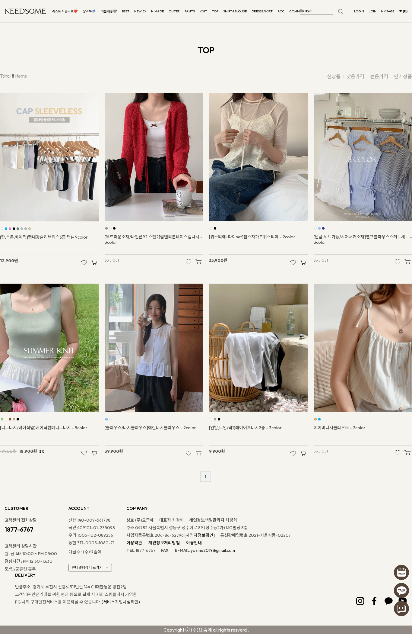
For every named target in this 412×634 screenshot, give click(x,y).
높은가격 (379, 76)
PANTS (190, 11)
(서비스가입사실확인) (121, 602)
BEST (125, 11)
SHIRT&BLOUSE (235, 11)
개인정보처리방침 (164, 542)
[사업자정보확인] (200, 535)
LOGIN (359, 11)
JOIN (372, 11)
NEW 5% (140, 11)
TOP (215, 11)
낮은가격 (355, 76)
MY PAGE (387, 11)
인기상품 (403, 76)
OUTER (174, 11)
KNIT (203, 11)
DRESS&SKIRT (262, 11)
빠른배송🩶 (109, 11)
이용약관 (134, 542)
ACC (280, 11)
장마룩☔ (89, 11)
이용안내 (194, 542)
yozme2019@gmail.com (213, 550)
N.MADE (157, 11)
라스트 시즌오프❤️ (65, 11)
